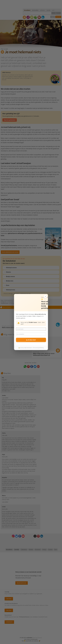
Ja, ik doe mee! (31, 340)
